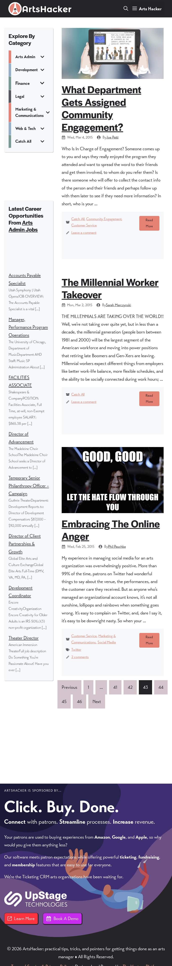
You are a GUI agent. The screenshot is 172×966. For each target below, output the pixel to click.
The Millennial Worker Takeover (110, 288)
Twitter (76, 649)
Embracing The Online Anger (111, 529)
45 (64, 701)
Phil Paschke (117, 546)
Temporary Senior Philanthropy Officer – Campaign (29, 485)
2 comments (80, 657)
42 (130, 687)
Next (97, 701)
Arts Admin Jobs (23, 225)
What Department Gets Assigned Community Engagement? (101, 107)
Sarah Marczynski (118, 305)
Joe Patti (112, 137)
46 (79, 701)
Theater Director (24, 638)
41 (115, 687)
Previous (69, 687)
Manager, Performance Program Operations (28, 327)
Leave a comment (83, 232)
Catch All (78, 219)
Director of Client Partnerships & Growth (25, 543)
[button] (125, 9)
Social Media (107, 642)
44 (160, 687)
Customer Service (84, 225)
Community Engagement (103, 219)
